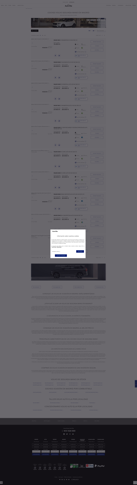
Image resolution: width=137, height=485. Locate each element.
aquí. (65, 243)
